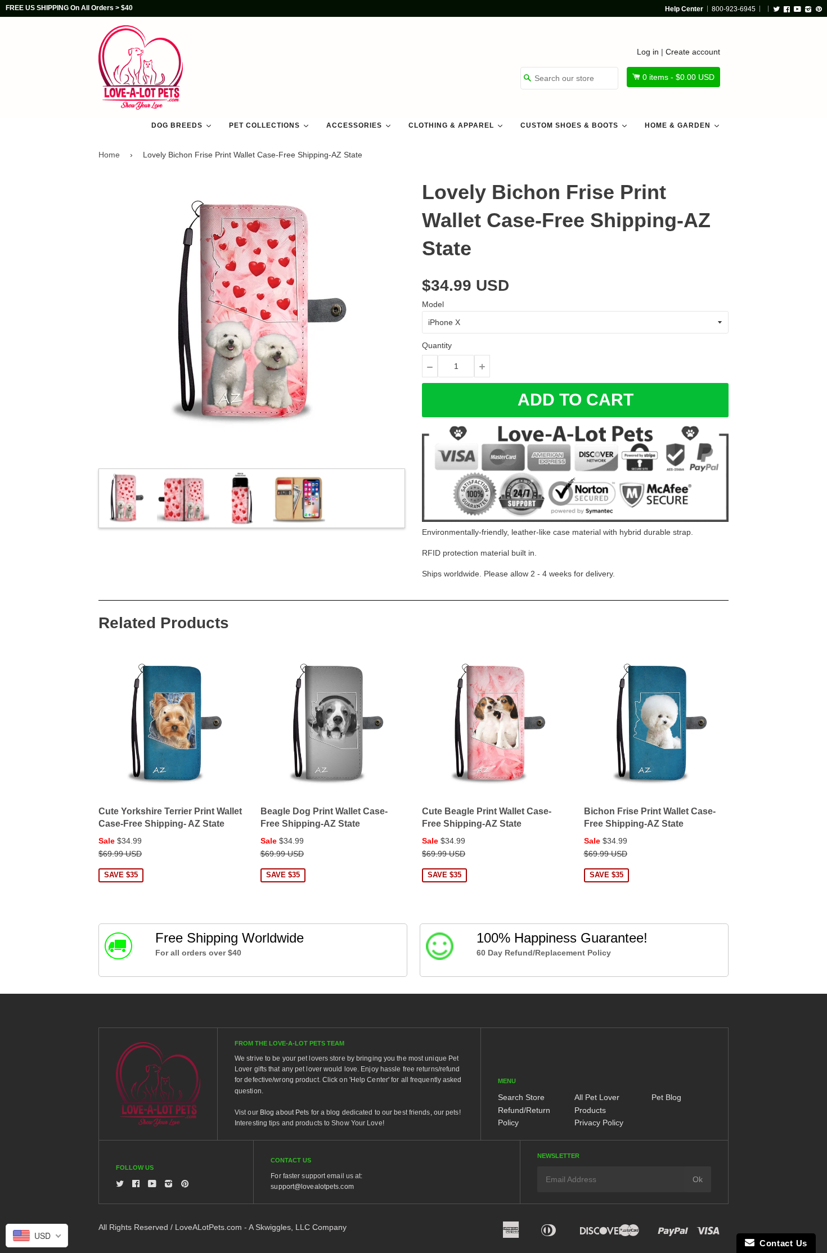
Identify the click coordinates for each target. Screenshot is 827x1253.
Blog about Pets (284, 1112)
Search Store (521, 1097)
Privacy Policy (598, 1122)
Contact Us (780, 1243)
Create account (693, 51)
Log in (648, 51)
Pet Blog (666, 1097)
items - (678, 77)
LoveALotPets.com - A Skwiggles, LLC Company (261, 1227)
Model (433, 304)
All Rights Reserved (133, 1227)
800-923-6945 (734, 9)
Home (109, 154)
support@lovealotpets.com (312, 1187)
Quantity (437, 345)
